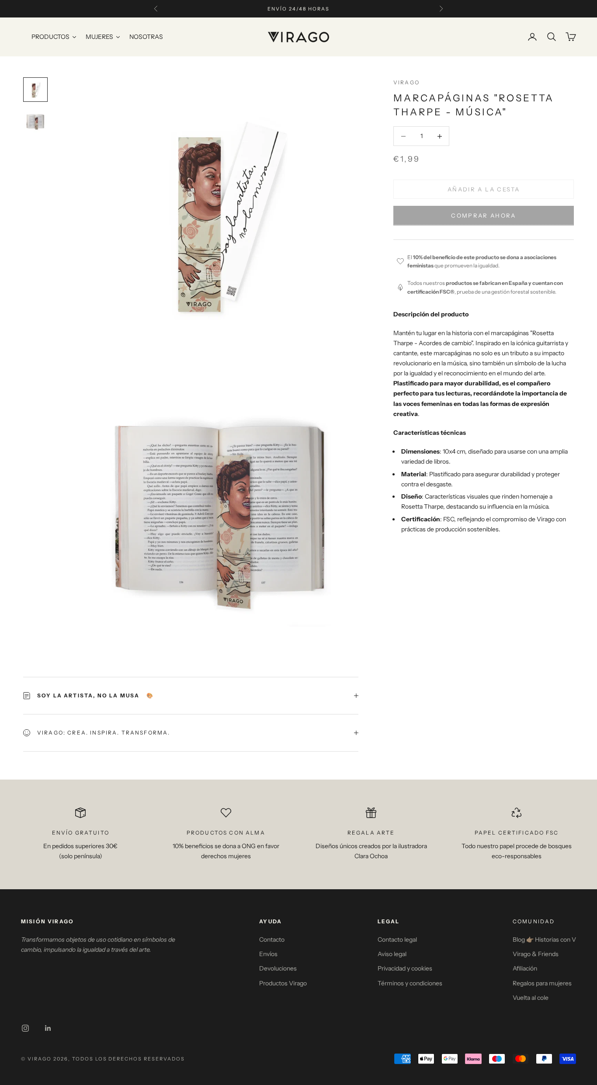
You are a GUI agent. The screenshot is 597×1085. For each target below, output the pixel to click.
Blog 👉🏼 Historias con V (544, 939)
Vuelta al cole (530, 998)
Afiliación (525, 968)
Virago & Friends (536, 954)
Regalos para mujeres (542, 983)
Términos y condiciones (410, 983)
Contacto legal (397, 939)
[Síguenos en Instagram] (25, 1028)
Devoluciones (278, 968)
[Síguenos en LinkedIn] (48, 1028)
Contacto (272, 939)
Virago (406, 82)
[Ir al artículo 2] (35, 121)
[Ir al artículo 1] (35, 89)
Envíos (268, 954)
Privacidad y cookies (405, 968)
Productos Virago (283, 983)
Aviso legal (392, 954)
